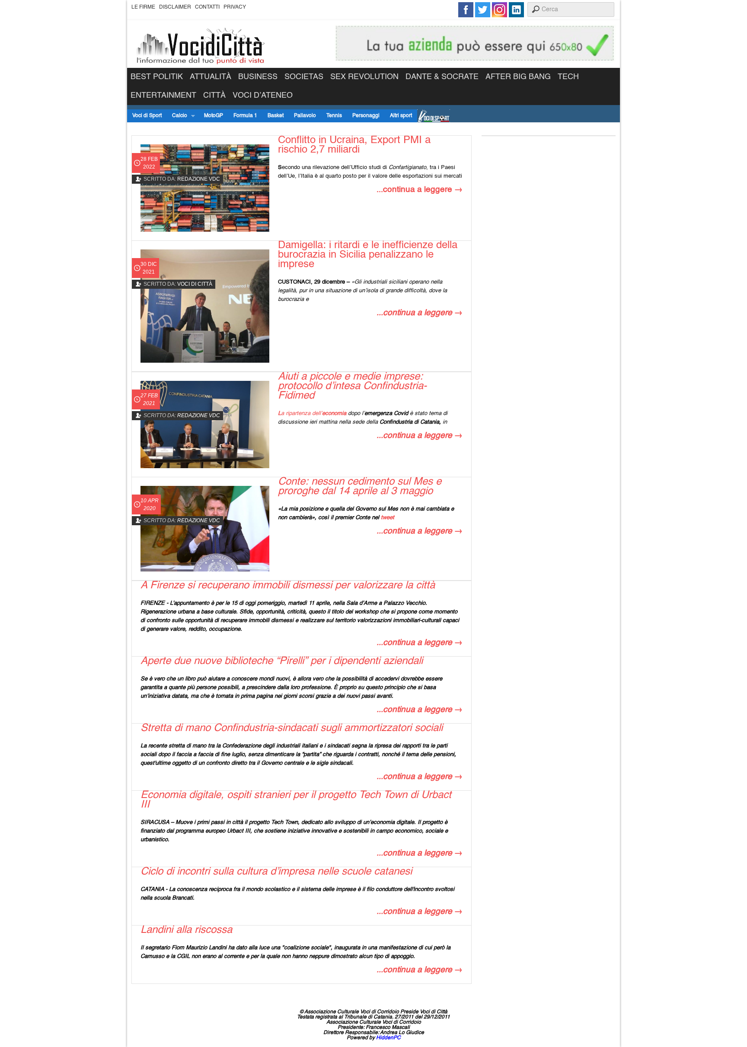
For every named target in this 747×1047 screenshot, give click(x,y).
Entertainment (163, 95)
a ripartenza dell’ (312, 413)
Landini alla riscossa (186, 930)
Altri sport (401, 115)
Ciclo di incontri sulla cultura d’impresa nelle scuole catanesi (276, 872)
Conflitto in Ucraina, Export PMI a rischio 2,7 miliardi (354, 145)
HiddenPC (388, 1038)
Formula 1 (245, 115)
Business (258, 77)
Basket (276, 115)
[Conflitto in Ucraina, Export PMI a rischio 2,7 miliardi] (204, 188)
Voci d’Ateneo (263, 95)
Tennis (334, 115)
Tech (568, 77)
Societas (303, 77)
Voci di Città (194, 284)
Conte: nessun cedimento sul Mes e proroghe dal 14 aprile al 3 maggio (359, 487)
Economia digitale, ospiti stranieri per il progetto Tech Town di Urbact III (295, 800)
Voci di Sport (147, 115)
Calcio (177, 116)
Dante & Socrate (442, 77)
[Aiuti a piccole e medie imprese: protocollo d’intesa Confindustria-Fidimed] (204, 424)
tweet (387, 517)
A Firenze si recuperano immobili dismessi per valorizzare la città (287, 586)
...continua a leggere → (420, 189)
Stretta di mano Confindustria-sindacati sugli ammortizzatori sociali (291, 728)
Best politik (157, 77)
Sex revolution (364, 77)
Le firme (143, 7)
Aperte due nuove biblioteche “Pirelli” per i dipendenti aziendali (281, 661)
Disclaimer (175, 7)
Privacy (234, 7)
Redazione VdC (198, 179)
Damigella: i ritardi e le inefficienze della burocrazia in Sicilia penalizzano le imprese (367, 255)
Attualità (210, 77)
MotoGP (213, 115)
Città (214, 95)
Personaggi (366, 115)
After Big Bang (518, 77)
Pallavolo (305, 115)
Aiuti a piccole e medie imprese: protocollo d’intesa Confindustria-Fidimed (352, 386)
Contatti (207, 7)
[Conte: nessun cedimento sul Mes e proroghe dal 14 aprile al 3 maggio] (204, 528)
